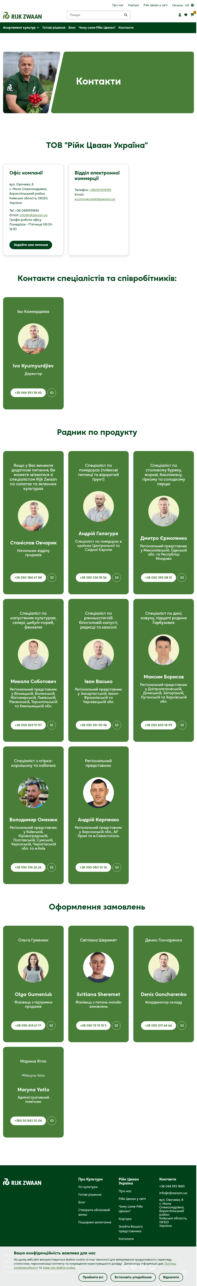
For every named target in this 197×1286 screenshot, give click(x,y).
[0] (192, 15)
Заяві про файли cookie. (59, 1268)
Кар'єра (125, 1219)
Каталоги (126, 1239)
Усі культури (88, 1187)
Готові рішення (89, 1194)
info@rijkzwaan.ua (34, 215)
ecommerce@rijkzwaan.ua (95, 199)
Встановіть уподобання (133, 1277)
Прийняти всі (93, 1277)
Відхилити (171, 1277)
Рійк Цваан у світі (132, 1198)
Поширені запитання (94, 1222)
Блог (81, 1202)
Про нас (125, 1191)
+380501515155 (100, 190)
